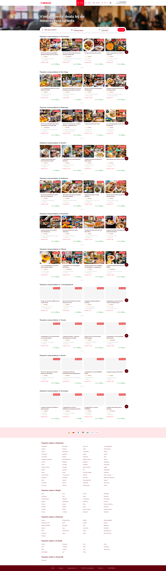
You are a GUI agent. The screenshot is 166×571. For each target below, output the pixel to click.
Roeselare (106, 496)
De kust (43, 512)
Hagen (63, 533)
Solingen (44, 536)
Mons (84, 504)
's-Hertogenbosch (108, 446)
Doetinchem (65, 451)
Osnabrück (106, 528)
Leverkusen (85, 528)
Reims (84, 552)
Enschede (64, 464)
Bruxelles (44, 506)
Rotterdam (85, 483)
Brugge (43, 501)
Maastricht (85, 457)
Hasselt (64, 504)
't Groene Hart (65, 475)
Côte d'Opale (45, 552)
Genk (63, 493)
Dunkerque (64, 544)
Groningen (64, 477)
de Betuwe (44, 477)
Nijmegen (85, 462)
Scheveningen (86, 485)
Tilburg (105, 451)
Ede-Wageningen (66, 459)
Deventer (64, 449)
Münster (106, 523)
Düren (63, 523)
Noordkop (85, 464)
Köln (84, 525)
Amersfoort (44, 454)
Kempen (64, 506)
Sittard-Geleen (107, 449)
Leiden (84, 454)
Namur (84, 506)
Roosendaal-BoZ (87, 480)
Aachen (43, 520)
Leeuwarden (86, 451)
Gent (63, 496)
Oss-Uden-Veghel (87, 472)
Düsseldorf (64, 525)
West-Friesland (107, 475)
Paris (84, 549)
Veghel (105, 467)
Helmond (64, 485)
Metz (84, 544)
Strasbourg (106, 547)
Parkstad (85, 475)
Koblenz (85, 520)
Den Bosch (44, 483)
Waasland (106, 506)
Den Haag (44, 485)
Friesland (64, 470)
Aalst (43, 493)
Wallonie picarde (108, 509)
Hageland (64, 499)
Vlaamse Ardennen (108, 504)
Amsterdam (44, 457)
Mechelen (85, 501)
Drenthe (64, 457)
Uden (105, 457)
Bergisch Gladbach (46, 525)
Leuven (84, 493)
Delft (43, 480)
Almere (43, 451)
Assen (43, 464)
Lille (63, 552)
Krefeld (84, 523)
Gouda (63, 472)
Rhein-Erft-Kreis (107, 533)
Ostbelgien (106, 493)
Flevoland (64, 467)
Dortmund (44, 533)
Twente (105, 454)
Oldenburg (106, 525)
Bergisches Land (45, 523)
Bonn (43, 530)
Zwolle (105, 485)
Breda (43, 472)
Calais (43, 549)
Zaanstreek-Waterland (109, 477)
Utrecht (105, 459)
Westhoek (106, 512)
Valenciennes (107, 549)
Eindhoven (64, 462)
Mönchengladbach (108, 520)
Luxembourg (86, 499)
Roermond (85, 477)
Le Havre (64, 549)
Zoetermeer (106, 483)
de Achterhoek (45, 475)
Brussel (43, 504)
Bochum (43, 528)
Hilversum (85, 446)
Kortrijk (64, 509)
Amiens (43, 544)
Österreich (44, 560)
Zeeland (106, 480)
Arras (43, 547)
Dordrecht (64, 454)
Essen (63, 528)
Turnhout (106, 501)
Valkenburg (106, 462)
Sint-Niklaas (107, 499)
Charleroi (44, 509)
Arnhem (43, 462)
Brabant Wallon (45, 499)
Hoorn (84, 449)
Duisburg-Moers (66, 520)
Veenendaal (106, 464)
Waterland (106, 472)
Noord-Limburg (86, 467)
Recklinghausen (107, 530)
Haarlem (64, 480)
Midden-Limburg (87, 459)
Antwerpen (44, 496)
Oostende (85, 512)
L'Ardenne (64, 512)
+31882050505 (111, 568)
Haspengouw (65, 501)
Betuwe (43, 470)
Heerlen (64, 483)
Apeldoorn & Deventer (47, 459)
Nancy (84, 547)
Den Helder (65, 446)
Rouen (105, 544)
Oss (84, 470)
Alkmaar (43, 449)
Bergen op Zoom (45, 467)
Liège (84, 496)
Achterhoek (44, 446)
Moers (84, 530)
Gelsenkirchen (65, 530)
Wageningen (107, 470)
